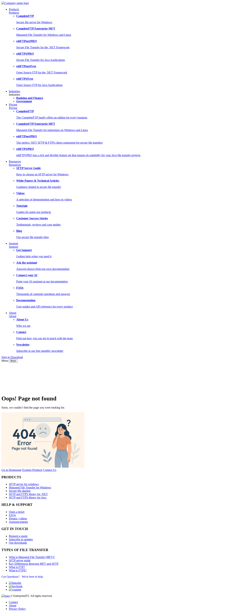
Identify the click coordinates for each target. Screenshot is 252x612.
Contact (13, 602)
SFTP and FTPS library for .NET (28, 494)
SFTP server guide (19, 560)
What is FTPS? (18, 570)
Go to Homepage (11, 470)
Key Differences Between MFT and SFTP (33, 563)
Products (14, 12)
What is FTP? (17, 567)
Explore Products (32, 470)
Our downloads (18, 542)
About (12, 316)
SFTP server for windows (24, 484)
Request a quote (18, 536)
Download (17, 357)
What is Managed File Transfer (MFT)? (32, 557)
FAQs (12, 515)
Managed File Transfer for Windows (30, 487)
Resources (15, 164)
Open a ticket (16, 511)
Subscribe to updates (21, 539)
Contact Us (49, 470)
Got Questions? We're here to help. (22, 576)
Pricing (13, 107)
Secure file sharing (19, 490)
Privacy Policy (17, 608)
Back (13, 360)
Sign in (5, 357)
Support (13, 246)
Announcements (18, 521)
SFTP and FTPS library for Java (27, 497)
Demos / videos (18, 518)
